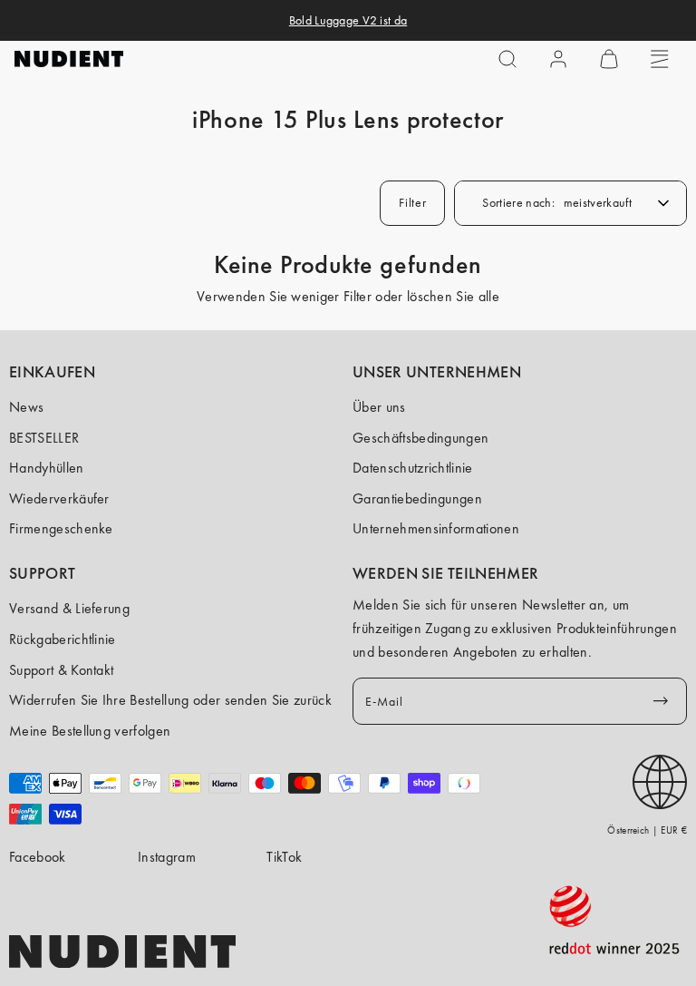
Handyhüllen (46, 467)
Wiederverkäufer (59, 498)
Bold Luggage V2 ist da (348, 20)
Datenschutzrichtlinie (413, 467)
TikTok (284, 856)
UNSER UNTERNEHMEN (437, 372)
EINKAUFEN (52, 372)
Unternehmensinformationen (436, 528)
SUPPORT (42, 573)
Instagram (167, 856)
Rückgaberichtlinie (62, 639)
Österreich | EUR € (647, 830)
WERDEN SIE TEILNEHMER (445, 573)
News (26, 406)
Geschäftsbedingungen (420, 437)
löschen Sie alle (453, 296)
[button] (507, 59)
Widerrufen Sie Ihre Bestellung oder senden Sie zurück (170, 699)
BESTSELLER (44, 437)
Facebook (37, 856)
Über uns (379, 406)
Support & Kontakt (61, 669)
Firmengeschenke (61, 528)
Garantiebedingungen (417, 498)
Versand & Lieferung (69, 608)
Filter (412, 202)
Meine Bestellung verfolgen (89, 730)
